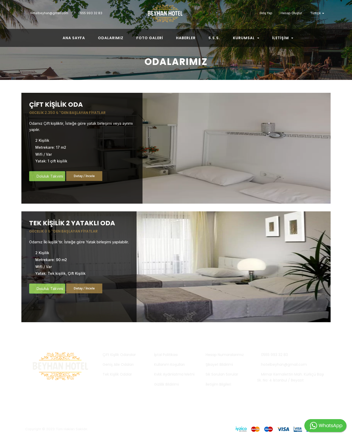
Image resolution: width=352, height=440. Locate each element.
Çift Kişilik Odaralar (119, 354)
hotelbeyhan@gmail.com (283, 364)
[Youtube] (250, 13)
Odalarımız (110, 37)
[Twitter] (234, 13)
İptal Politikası (166, 354)
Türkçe (315, 13)
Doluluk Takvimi (49, 176)
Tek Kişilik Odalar (117, 374)
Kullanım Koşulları (169, 364)
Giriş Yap (265, 13)
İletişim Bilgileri (218, 384)
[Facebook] (242, 13)
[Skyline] (176, 15)
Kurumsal (244, 37)
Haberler (186, 37)
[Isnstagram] (227, 13)
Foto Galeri (149, 37)
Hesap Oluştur (291, 13)
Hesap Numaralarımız (225, 354)
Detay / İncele (84, 176)
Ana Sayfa (74, 37)
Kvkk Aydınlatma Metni (174, 374)
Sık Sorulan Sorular (222, 374)
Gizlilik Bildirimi (166, 384)
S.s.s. (214, 37)
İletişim (281, 37)
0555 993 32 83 (274, 354)
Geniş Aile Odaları (118, 364)
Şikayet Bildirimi (219, 364)
